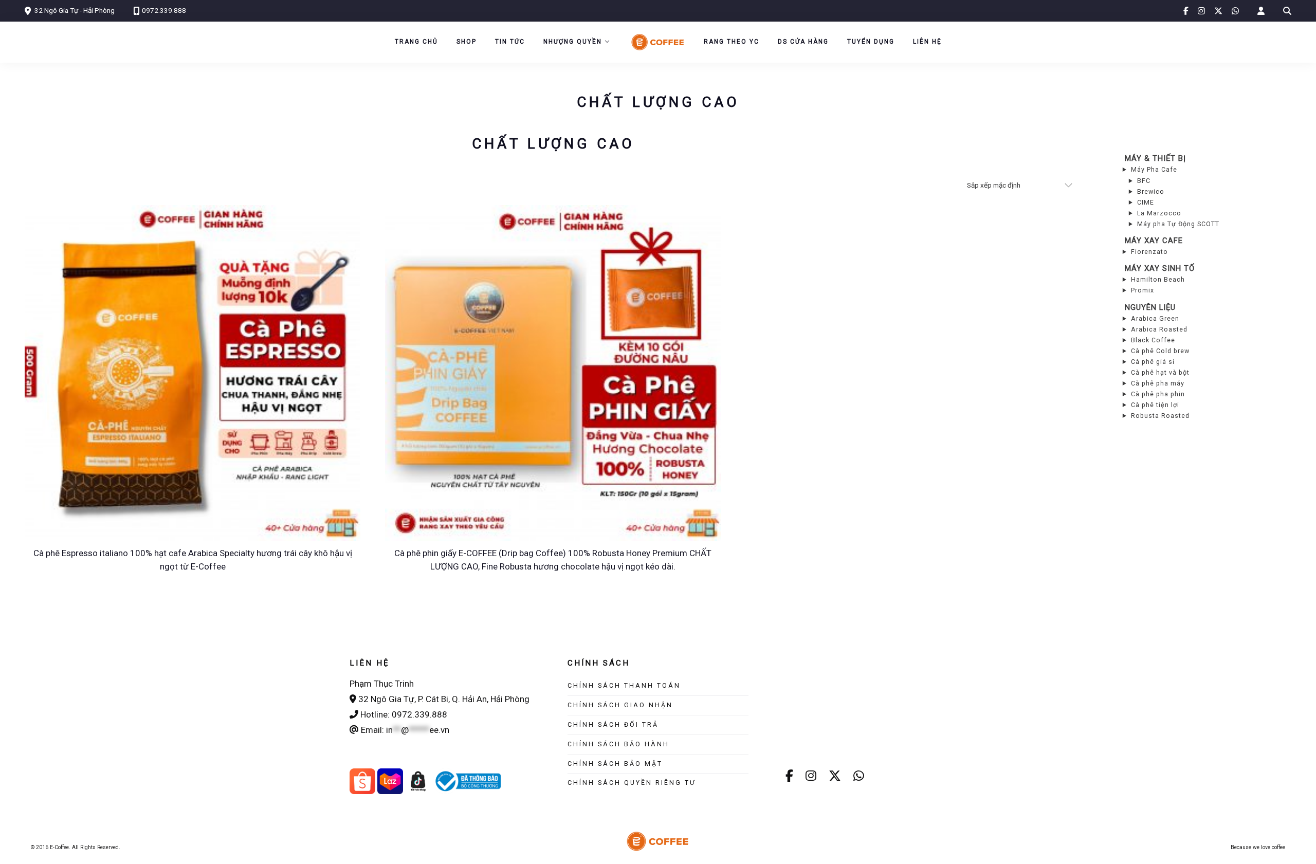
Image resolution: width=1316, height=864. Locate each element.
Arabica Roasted (1159, 329)
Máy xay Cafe (1154, 240)
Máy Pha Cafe (1154, 169)
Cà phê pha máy (1157, 383)
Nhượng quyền (572, 41)
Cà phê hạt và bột (1160, 372)
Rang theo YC (731, 41)
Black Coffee (1153, 340)
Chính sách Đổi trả (613, 724)
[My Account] (1261, 11)
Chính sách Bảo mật (615, 763)
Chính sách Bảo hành (618, 744)
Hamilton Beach (1158, 279)
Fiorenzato (1149, 251)
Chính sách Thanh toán (624, 685)
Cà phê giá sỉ (1153, 361)
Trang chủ (416, 41)
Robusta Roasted (1160, 415)
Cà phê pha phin (1158, 394)
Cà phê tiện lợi (1155, 405)
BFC (1143, 181)
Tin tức (510, 41)
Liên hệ (927, 41)
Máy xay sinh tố (1160, 268)
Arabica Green (1155, 318)
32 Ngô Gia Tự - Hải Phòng (74, 10)
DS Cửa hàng (803, 41)
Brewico (1150, 191)
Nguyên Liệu (1150, 307)
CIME (1145, 202)
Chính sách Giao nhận (620, 705)
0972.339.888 (164, 10)
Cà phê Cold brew (1160, 351)
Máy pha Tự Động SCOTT (1178, 224)
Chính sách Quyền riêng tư (632, 782)
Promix (1142, 290)
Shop (466, 41)
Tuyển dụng (870, 41)
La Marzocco (1159, 213)
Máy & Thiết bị (1155, 158)
